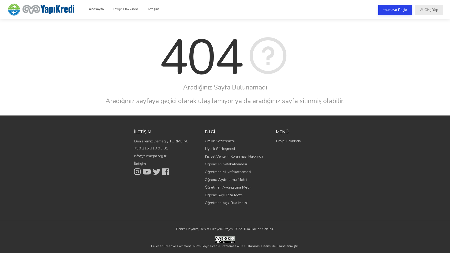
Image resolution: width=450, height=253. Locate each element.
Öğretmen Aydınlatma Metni (228, 187)
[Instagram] (138, 171)
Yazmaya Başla (395, 9)
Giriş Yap (431, 9)
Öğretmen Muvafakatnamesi (228, 172)
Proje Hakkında (125, 9)
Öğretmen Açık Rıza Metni (226, 202)
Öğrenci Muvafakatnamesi (226, 164)
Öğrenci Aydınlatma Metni (226, 179)
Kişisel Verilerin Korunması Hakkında (234, 156)
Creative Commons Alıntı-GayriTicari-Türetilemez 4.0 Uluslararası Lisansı (217, 246)
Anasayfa (96, 9)
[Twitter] (157, 171)
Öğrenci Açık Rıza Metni (224, 195)
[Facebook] (165, 171)
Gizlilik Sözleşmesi (220, 141)
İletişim (153, 9)
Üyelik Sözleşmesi (220, 148)
